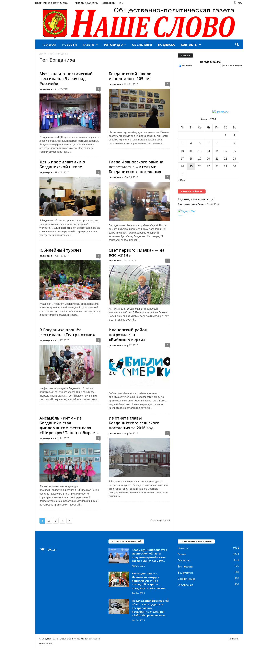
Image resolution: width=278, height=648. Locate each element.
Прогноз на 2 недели (231, 65)
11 (191, 150)
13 (208, 150)
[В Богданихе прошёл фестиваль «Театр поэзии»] (70, 364)
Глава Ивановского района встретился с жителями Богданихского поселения (136, 166)
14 (217, 150)
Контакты (108, 2)
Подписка (166, 45)
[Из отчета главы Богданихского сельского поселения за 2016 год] (139, 457)
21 (217, 158)
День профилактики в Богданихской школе (62, 164)
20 (208, 158)
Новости (69, 45)
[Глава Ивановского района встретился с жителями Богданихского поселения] (139, 201)
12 (199, 150)
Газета (88, 45)
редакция (45, 88)
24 (182, 166)
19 (199, 158)
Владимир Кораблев (191, 204)
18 (191, 158)
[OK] (235, 2)
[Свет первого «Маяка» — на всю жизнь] (139, 284)
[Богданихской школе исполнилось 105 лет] (139, 108)
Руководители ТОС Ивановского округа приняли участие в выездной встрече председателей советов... (149, 581)
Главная (49, 45)
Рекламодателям (87, 2)
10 (182, 150)
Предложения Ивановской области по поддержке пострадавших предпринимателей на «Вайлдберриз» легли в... (150, 608)
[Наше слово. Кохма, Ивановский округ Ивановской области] (139, 22)
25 (191, 166)
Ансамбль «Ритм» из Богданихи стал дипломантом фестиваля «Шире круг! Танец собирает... (69, 425)
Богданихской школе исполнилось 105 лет (130, 76)
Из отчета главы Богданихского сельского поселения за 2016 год (134, 423)
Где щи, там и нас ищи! (196, 199)
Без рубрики (185, 572)
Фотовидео (113, 45)
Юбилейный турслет (60, 250)
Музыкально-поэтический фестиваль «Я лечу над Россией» (66, 78)
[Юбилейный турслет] (70, 280)
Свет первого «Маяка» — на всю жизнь (136, 253)
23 (234, 158)
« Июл (182, 180)
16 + (120, 2)
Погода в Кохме (210, 61)
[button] (236, 44)
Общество (184, 560)
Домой (42, 53)
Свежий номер (186, 578)
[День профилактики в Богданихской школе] (70, 196)
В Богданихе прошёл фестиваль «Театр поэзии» (67, 332)
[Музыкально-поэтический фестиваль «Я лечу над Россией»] (70, 113)
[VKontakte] (240, 3)
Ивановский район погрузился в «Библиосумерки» (128, 334)
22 (225, 158)
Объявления (142, 45)
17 (182, 158)
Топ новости (185, 566)
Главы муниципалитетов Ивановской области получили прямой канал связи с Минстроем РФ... (149, 555)
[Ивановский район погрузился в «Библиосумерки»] (139, 369)
